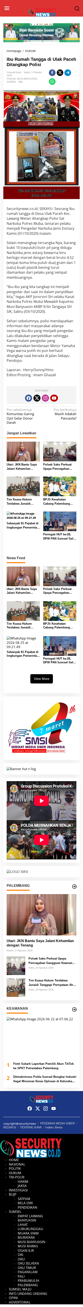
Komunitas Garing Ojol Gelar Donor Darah (20, 416)
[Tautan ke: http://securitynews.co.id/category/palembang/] (74, 886)
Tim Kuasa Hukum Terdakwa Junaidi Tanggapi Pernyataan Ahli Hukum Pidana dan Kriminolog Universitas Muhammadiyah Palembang (23, 502)
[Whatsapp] (52, 81)
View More (41, 679)
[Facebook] (28, 398)
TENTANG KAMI (31, 1127)
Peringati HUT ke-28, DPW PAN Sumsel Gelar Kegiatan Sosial (59, 537)
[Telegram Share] (67, 72)
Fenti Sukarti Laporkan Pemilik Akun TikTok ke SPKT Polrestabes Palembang (43, 1066)
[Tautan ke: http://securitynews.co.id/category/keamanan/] (74, 1009)
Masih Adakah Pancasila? (65, 414)
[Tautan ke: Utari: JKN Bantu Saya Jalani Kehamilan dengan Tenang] (41, 914)
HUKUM (11, 78)
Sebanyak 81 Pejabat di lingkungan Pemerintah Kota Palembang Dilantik (23, 526)
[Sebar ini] (52, 72)
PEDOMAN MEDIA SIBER (57, 1123)
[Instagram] (45, 398)
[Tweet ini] (60, 72)
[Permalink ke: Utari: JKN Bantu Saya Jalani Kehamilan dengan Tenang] (23, 451)
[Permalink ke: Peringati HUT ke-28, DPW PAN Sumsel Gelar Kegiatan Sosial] (59, 521)
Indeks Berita (53, 1127)
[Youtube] (54, 398)
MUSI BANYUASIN (27, 78)
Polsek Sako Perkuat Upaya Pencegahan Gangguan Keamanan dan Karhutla (58, 467)
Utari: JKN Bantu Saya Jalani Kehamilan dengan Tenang (22, 467)
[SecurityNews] (42, 12)
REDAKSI (9, 1127)
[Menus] (6, 8)
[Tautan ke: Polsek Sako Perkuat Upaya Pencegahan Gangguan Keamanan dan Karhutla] (16, 965)
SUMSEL (11, 81)
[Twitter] (37, 398)
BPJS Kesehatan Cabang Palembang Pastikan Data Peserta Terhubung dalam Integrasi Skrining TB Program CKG (58, 502)
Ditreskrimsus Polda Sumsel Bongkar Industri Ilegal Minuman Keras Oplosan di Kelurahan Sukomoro (44, 1079)
